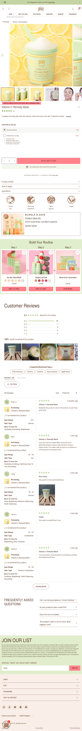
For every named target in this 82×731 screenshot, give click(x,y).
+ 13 (23, 280)
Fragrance (73, 14)
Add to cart (48, 161)
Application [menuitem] (65, 372)
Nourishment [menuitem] (52, 372)
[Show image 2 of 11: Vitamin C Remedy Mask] (22, 94)
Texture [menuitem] (30, 372)
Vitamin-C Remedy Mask (20, 22)
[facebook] (15, 707)
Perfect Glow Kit (33, 218)
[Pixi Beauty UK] (41, 8)
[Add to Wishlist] (79, 107)
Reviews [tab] (9, 378)
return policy (55, 175)
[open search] (9, 9)
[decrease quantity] (4, 161)
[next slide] (79, 55)
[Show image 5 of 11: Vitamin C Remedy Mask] (67, 94)
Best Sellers (23, 14)
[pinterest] (20, 707)
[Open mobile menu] (3, 9)
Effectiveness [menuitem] (17, 372)
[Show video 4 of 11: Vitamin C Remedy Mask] (52, 94)
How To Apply (7, 186)
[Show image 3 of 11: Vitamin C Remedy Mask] (37, 94)
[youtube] (26, 707)
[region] (41, 351)
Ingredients (6, 191)
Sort (57, 393)
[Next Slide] (76, 351)
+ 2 (49, 280)
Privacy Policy (39, 728)
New (10, 14)
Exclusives (37, 14)
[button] (41, 321)
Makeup (60, 14)
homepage (6, 22)
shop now (31, 226)
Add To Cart (14, 289)
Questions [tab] (21, 378)
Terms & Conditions (75, 728)
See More (68, 116)
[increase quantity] (15, 161)
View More (67, 289)
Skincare (49, 14)
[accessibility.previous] (2, 2)
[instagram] (4, 707)
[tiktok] (9, 707)
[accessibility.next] (79, 2)
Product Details (8, 182)
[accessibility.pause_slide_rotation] (5, 2)
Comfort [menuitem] (40, 372)
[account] (73, 9)
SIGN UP (75, 668)
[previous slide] (2, 55)
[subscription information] (15, 125)
